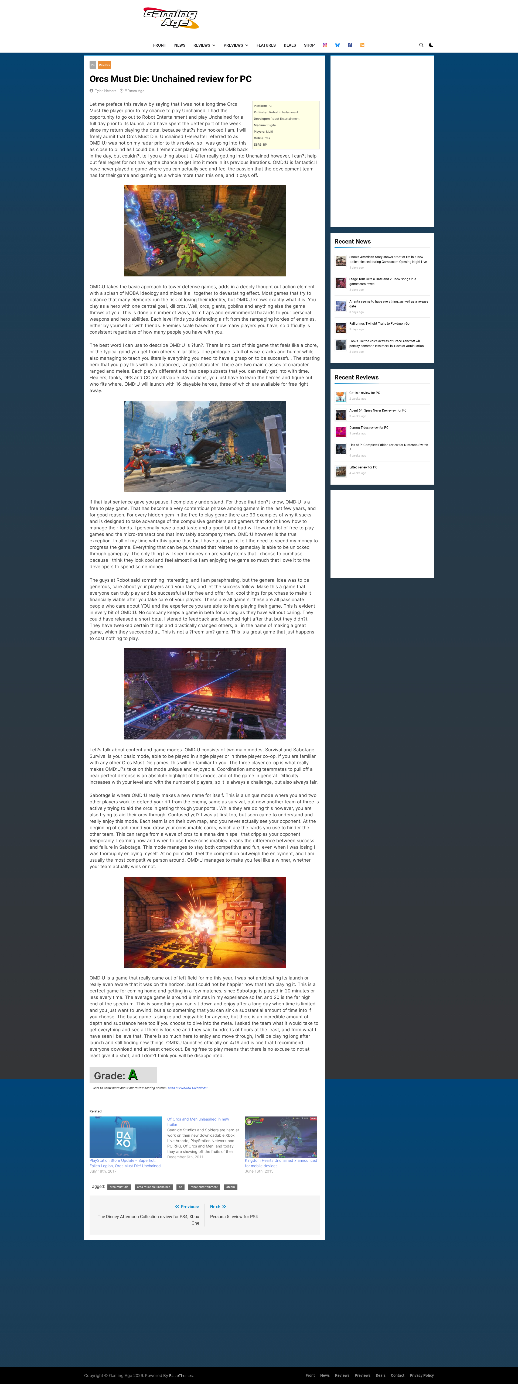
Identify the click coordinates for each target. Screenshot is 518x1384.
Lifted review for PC (363, 467)
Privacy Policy (422, 1375)
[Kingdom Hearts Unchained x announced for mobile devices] (281, 1137)
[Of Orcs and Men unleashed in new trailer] (206, 1138)
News (179, 45)
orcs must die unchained (153, 1187)
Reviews (201, 45)
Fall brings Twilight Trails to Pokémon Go (379, 324)
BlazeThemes (181, 1375)
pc (180, 1187)
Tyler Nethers (105, 90)
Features (266, 45)
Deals (290, 45)
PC (93, 65)
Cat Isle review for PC (364, 393)
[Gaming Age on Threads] (325, 45)
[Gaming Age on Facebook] (350, 45)
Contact (397, 1375)
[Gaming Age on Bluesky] (337, 45)
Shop (309, 45)
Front (159, 45)
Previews (233, 45)
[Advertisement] (335, 17)
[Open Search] (421, 45)
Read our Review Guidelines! (187, 1088)
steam (230, 1187)
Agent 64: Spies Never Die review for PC (378, 410)
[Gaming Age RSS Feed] (362, 45)
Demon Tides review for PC (368, 428)
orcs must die (119, 1187)
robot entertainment (204, 1187)
